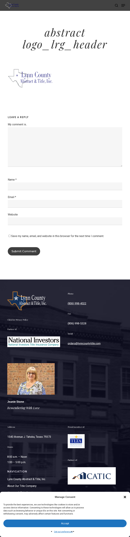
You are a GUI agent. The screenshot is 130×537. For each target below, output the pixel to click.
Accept (65, 523)
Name (12, 179)
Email (12, 197)
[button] (125, 497)
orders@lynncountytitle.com (84, 343)
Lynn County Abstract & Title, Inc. (26, 479)
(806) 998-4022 (77, 303)
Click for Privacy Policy (17, 319)
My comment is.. (17, 124)
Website (13, 214)
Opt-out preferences (63, 532)
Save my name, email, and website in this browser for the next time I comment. (57, 236)
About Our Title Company (22, 486)
